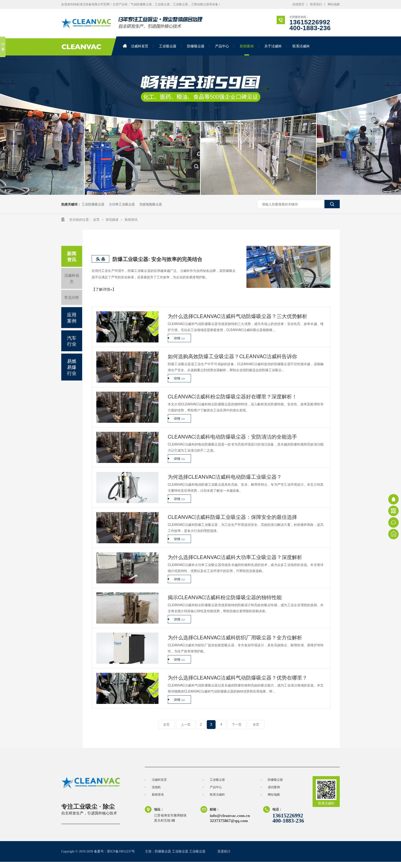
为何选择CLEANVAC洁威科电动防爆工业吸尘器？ (225, 476)
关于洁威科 (273, 45)
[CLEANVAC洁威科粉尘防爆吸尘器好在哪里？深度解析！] (127, 407)
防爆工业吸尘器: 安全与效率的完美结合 (157, 259)
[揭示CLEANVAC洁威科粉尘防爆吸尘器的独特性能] (127, 608)
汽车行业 (71, 340)
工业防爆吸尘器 (93, 204)
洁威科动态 (71, 278)
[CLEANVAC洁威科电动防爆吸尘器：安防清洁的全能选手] (127, 447)
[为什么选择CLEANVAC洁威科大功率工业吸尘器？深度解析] (127, 567)
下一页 (237, 724)
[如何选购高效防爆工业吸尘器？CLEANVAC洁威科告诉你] (127, 367)
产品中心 (222, 45)
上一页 (186, 724)
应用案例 (71, 317)
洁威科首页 (139, 45)
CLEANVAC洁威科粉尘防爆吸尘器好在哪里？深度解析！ (232, 396)
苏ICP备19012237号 (121, 851)
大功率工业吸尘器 (122, 204)
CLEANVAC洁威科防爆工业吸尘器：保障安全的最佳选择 (232, 516)
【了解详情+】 (104, 289)
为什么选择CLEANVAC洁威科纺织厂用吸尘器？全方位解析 (235, 637)
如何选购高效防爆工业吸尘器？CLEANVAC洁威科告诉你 (232, 356)
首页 (96, 219)
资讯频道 (113, 219)
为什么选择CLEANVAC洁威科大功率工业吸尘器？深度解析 (235, 556)
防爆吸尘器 (195, 45)
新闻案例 (247, 45)
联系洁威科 (301, 45)
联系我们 (316, 4)
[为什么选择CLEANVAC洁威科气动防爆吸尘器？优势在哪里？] (127, 688)
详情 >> (179, 338)
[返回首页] (393, 534)
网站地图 (334, 4)
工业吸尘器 (167, 45)
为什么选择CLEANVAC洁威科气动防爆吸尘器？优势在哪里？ (237, 677)
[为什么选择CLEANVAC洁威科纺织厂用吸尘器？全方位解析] (127, 648)
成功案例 (274, 787)
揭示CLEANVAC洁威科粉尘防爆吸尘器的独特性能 (225, 597)
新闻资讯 (131, 219)
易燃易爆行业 (71, 367)
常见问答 (71, 297)
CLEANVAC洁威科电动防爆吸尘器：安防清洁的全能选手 (232, 436)
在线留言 (298, 4)
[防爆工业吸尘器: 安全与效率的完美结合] (288, 267)
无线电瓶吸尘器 (150, 204)
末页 (256, 724)
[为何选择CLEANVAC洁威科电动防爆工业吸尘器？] (127, 487)
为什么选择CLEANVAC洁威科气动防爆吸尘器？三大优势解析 (237, 315)
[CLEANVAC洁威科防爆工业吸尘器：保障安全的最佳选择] (127, 527)
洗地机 (156, 787)
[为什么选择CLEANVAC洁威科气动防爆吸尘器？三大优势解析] (127, 326)
